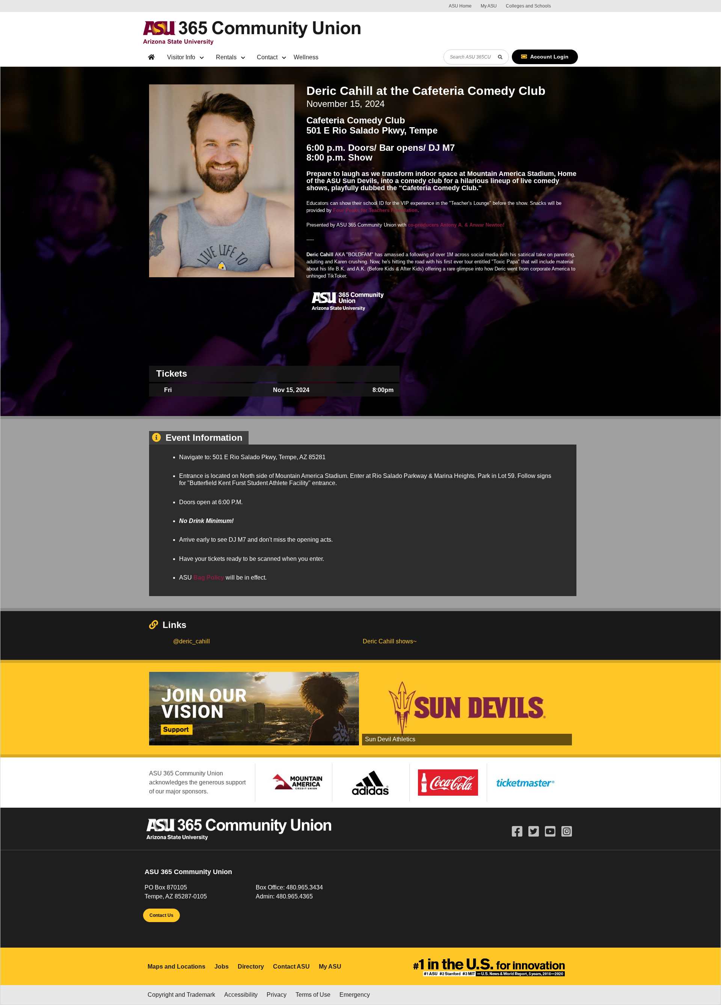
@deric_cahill (191, 641)
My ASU (489, 6)
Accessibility (241, 994)
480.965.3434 (304, 887)
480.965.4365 (294, 896)
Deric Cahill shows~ (389, 641)
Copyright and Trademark (181, 994)
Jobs (221, 966)
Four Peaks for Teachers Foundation (375, 210)
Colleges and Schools (528, 6)
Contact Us (161, 915)
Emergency (354, 994)
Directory (251, 966)
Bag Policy (208, 577)
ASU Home (460, 6)
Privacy (277, 994)
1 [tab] (221, 266)
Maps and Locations (176, 966)
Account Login (549, 57)
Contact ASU (291, 966)
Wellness (306, 57)
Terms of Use (313, 994)
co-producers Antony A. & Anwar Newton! (456, 225)
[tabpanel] (221, 180)
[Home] (252, 31)
